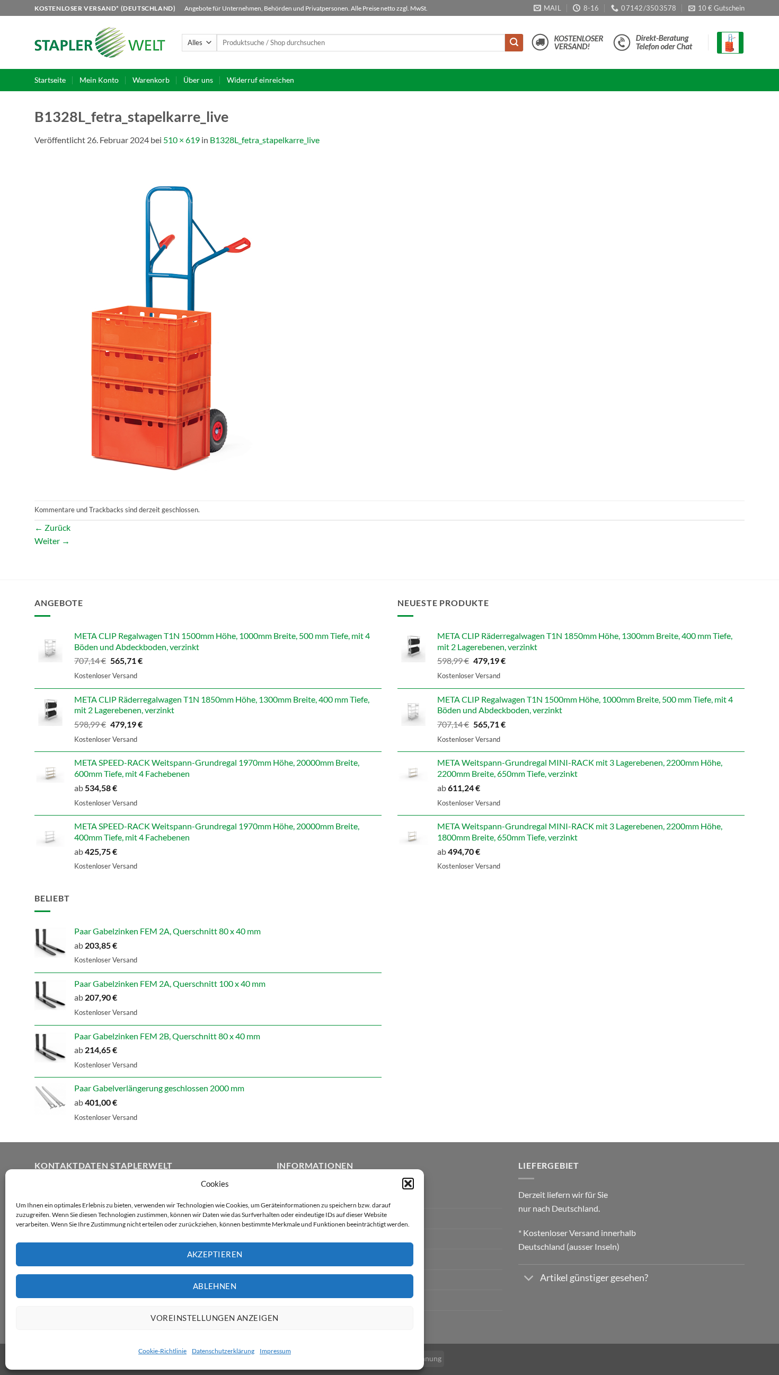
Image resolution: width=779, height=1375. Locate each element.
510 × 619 (181, 140)
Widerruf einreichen (260, 79)
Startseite (50, 79)
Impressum (275, 1351)
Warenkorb (151, 79)
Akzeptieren (215, 1254)
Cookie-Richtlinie (162, 1351)
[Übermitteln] (514, 43)
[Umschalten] (528, 1279)
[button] (408, 1183)
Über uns (198, 79)
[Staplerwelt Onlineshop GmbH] (100, 42)
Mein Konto (99, 79)
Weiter (52, 541)
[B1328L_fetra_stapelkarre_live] (169, 323)
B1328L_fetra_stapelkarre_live (265, 140)
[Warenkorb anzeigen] (730, 43)
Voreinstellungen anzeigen (214, 1318)
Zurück (52, 527)
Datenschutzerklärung (223, 1351)
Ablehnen (215, 1286)
